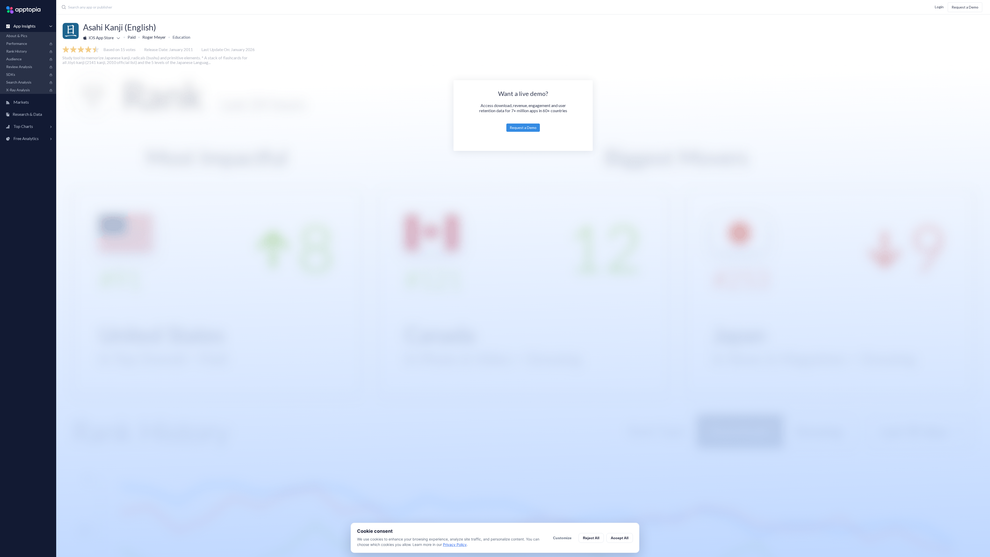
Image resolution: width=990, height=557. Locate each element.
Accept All (620, 538)
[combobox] (371, 7)
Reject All (591, 538)
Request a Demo (965, 7)
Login (939, 6)
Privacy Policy (455, 544)
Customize (562, 538)
